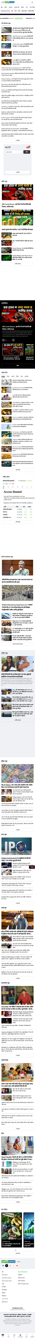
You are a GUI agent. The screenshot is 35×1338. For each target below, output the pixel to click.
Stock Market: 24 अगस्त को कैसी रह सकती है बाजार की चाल (22, 249)
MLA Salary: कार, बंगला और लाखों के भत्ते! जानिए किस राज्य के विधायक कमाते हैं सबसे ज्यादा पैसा (16, 85)
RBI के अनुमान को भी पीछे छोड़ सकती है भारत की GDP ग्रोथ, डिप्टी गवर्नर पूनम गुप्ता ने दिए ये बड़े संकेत (16, 124)
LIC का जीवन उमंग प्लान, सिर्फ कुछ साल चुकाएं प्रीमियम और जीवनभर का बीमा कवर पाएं (21, 396)
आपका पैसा (16, 7)
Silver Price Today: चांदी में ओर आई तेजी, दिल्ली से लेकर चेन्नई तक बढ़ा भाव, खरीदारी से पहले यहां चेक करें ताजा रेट (22, 448)
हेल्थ (2, 1133)
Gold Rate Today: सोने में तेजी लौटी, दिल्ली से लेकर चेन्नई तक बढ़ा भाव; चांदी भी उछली (22, 455)
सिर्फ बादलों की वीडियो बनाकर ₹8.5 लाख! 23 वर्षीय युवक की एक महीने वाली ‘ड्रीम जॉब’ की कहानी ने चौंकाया (22, 713)
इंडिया (22, 7)
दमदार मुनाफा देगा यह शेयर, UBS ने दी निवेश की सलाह (17, 229)
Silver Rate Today (7, 1281)
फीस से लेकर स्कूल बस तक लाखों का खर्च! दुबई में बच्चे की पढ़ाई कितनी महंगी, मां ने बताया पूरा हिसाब (23, 706)
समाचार (10, 7)
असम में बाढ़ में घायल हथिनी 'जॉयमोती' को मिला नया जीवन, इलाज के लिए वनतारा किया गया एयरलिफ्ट (17, 135)
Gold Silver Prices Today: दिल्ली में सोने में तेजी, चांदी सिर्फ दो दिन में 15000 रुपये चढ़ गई (23, 38)
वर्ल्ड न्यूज (3, 908)
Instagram (10, 1265)
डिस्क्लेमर (24, 1314)
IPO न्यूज (4, 834)
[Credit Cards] (31, 867)
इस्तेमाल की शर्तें (12, 1316)
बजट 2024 (4, 1275)
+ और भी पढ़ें (17, 470)
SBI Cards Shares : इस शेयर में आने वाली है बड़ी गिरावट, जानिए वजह (16, 205)
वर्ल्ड (12, 11)
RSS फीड (28, 1316)
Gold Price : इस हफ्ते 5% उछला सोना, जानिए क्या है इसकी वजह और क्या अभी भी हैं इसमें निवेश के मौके (17, 107)
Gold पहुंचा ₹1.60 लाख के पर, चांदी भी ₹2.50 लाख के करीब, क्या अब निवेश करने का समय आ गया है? (23, 62)
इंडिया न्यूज (4, 761)
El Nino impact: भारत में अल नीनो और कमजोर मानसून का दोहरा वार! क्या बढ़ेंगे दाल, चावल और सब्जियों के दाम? (16, 118)
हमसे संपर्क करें (13, 1314)
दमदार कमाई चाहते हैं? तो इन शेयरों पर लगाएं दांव (22, 234)
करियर (18, 1316)
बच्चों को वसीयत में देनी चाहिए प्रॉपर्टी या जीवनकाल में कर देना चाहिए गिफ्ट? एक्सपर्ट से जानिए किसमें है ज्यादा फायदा (22, 463)
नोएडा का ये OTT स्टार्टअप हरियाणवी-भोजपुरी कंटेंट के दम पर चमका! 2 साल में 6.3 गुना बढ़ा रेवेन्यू (22, 623)
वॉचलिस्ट (4, 1296)
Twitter (6, 1265)
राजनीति (4, 1287)
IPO (27, 7)
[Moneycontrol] (9, 2)
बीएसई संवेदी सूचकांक (8, 481)
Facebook (3, 1265)
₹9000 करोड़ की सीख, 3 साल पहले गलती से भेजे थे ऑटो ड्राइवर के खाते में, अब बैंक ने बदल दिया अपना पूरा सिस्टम (22, 637)
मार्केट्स (3, 1293)
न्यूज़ (3, 1284)
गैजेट (15, 11)
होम (2, 7)
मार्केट (5, 7)
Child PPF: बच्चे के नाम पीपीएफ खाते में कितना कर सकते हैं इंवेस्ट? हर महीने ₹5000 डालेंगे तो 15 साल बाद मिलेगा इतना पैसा (22, 441)
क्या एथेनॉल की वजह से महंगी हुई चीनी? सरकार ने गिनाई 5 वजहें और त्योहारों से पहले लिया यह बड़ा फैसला (16, 102)
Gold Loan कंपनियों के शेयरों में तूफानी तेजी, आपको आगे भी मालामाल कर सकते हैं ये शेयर (17, 91)
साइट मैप (22, 1316)
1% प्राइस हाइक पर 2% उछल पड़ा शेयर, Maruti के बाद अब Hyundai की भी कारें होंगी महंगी (23, 630)
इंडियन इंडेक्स (31, 11)
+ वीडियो (17, 365)
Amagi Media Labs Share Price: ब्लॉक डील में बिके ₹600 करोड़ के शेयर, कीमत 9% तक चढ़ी (22, 257)
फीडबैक (19, 1314)
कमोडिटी (20, 1275)
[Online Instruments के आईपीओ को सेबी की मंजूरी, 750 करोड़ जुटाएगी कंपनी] (6, 46)
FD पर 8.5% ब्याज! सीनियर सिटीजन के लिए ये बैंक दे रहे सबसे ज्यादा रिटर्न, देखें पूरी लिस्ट (22, 425)
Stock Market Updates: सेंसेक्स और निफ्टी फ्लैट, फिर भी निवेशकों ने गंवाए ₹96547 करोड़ (17, 74)
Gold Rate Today (6, 1278)
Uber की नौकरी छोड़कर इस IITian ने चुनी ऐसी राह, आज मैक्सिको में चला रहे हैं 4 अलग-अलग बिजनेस (22, 691)
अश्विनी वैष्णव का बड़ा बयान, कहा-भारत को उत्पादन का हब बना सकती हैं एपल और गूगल (22, 53)
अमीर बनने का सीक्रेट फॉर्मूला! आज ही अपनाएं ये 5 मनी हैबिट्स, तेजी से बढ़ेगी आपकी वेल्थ (17, 96)
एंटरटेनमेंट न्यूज (5, 983)
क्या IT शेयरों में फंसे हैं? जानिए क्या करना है (22, 241)
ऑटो (19, 11)
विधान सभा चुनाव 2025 (23, 1284)
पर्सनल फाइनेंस (21, 1281)
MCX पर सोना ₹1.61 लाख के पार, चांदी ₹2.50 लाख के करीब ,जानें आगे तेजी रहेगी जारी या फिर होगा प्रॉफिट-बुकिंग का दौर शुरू (22, 404)
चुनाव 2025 (5, 1302)
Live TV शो (5, 1299)
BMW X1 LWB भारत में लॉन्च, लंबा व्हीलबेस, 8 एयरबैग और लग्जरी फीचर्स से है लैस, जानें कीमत (16, 113)
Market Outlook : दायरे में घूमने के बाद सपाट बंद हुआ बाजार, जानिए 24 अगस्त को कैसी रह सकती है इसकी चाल (17, 80)
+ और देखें (18, 172)
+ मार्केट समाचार (17, 263)
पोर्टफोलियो (4, 1290)
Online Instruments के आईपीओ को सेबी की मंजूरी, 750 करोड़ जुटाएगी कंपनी (23, 45)
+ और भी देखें (17, 522)
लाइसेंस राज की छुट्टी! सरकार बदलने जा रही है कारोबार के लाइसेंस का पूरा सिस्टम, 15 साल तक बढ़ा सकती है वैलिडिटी (22, 615)
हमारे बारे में (6, 1314)
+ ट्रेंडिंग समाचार (17, 720)
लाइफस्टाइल (24, 11)
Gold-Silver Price (5, 11)
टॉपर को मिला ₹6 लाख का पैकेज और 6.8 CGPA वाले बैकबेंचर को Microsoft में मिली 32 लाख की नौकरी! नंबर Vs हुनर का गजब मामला (23, 699)
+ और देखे (18, 140)
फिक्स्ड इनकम (21, 1278)
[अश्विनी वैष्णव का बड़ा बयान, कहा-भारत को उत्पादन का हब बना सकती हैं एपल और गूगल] (6, 54)
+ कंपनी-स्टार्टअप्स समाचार (17, 644)
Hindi (18, 1261)
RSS (13, 1265)
